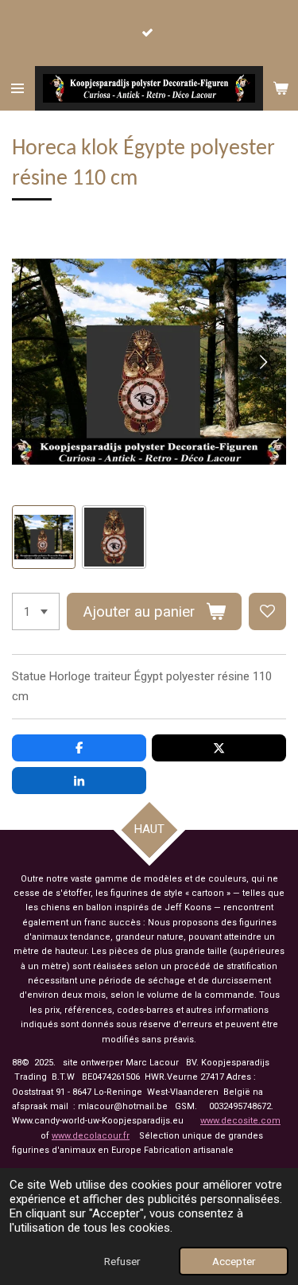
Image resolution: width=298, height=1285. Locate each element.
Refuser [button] (122, 1261)
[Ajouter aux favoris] (267, 611)
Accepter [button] (233, 1261)
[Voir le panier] (280, 88)
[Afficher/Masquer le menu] (17, 88)
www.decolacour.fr (91, 1136)
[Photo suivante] (262, 362)
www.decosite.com (240, 1121)
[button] (43, 537)
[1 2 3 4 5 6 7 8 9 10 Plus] (36, 611)
